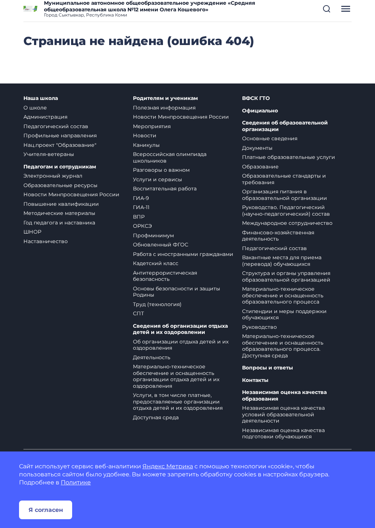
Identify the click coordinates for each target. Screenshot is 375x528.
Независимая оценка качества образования (284, 395)
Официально (260, 111)
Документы (257, 148)
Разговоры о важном (161, 170)
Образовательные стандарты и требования (284, 179)
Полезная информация (164, 107)
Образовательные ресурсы (60, 185)
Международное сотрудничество (287, 223)
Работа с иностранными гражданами (183, 254)
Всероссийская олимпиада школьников (170, 157)
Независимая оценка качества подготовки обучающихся (283, 433)
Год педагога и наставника (59, 222)
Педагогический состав (55, 126)
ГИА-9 (141, 198)
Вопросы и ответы (267, 368)
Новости (144, 135)
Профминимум (153, 235)
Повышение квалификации (61, 204)
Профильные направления (60, 135)
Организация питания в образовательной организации (284, 194)
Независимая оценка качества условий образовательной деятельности (283, 414)
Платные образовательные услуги (288, 157)
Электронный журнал (52, 175)
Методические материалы (59, 213)
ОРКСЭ (142, 226)
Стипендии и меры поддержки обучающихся (284, 314)
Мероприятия (152, 126)
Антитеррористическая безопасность (165, 276)
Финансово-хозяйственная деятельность (278, 235)
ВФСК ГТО (256, 98)
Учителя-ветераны (48, 154)
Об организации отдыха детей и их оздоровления (181, 345)
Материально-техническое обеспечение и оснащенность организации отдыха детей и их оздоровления (176, 376)
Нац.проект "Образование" (59, 145)
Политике (76, 482)
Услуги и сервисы (157, 179)
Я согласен (46, 509)
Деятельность (151, 357)
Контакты (255, 380)
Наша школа (40, 98)
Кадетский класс (155, 263)
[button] (326, 8)
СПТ (138, 313)
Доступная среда (156, 417)
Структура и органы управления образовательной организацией (286, 276)
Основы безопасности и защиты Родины (176, 291)
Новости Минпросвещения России (71, 194)
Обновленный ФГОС (160, 244)
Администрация (45, 117)
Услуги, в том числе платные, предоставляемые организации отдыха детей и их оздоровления (178, 401)
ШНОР (32, 231)
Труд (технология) (157, 304)
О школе (35, 107)
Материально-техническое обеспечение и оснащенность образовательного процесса (282, 295)
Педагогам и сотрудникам (59, 167)
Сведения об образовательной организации (285, 126)
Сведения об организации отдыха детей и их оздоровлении (180, 329)
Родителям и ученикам (165, 98)
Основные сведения (269, 138)
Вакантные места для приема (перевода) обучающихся (282, 260)
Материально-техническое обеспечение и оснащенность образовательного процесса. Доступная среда (282, 346)
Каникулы (146, 145)
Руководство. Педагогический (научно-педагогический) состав (286, 210)
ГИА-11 (141, 207)
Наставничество (45, 241)
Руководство (259, 327)
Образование (260, 166)
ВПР (139, 216)
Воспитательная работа (165, 188)
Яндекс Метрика (167, 466)
